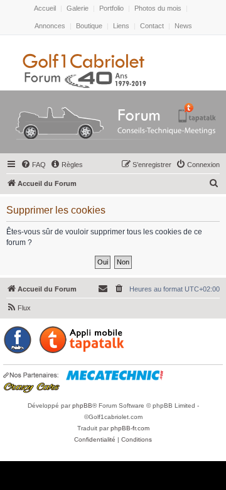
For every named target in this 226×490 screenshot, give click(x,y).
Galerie (78, 8)
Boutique (89, 26)
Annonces (50, 26)
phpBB (82, 405)
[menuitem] (33, 164)
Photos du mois (157, 8)
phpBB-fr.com (129, 428)
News (183, 26)
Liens (121, 26)
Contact (152, 26)
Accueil (45, 8)
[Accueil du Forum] (113, 124)
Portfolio (111, 8)
